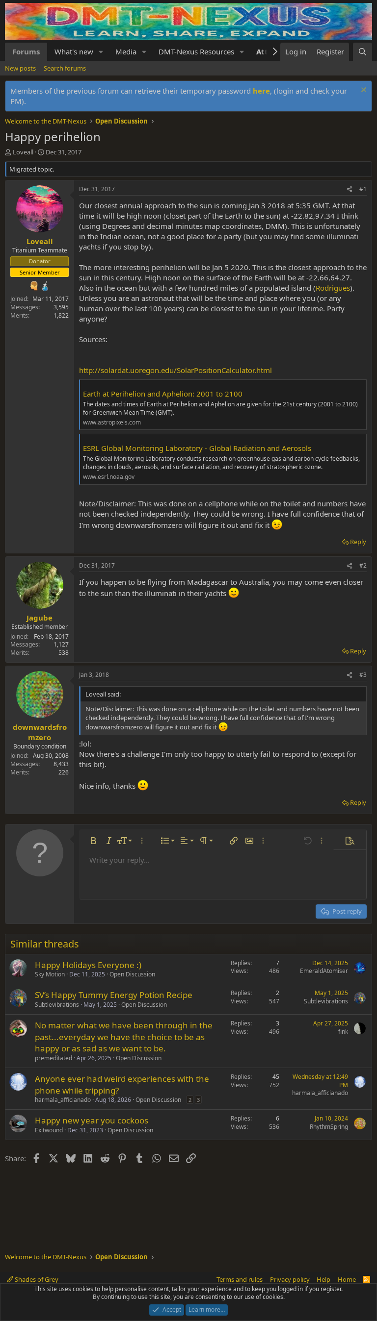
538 (63, 652)
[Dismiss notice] (362, 91)
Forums (26, 51)
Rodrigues (333, 288)
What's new (73, 51)
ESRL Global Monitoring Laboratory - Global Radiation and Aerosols (197, 448)
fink (343, 1031)
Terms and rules (239, 1279)
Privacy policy (290, 1279)
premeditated (53, 1058)
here (261, 91)
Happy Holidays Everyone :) (88, 965)
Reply (358, 541)
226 (63, 772)
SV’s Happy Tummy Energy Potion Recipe (113, 994)
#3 (363, 675)
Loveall (23, 152)
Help (323, 1279)
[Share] (349, 189)
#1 (363, 189)
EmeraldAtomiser (324, 971)
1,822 (61, 315)
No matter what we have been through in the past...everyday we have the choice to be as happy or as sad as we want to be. (124, 1037)
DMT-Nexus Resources (196, 51)
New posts (20, 68)
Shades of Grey (35, 1279)
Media (125, 51)
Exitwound (49, 1130)
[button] (101, 52)
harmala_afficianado (63, 1100)
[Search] (362, 52)
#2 (363, 565)
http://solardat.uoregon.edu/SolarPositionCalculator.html (175, 370)
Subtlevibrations (57, 1004)
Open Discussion (132, 974)
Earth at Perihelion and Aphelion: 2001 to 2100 (162, 394)
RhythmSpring (329, 1126)
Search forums (65, 68)
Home (347, 1279)
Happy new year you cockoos (91, 1120)
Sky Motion (50, 974)
